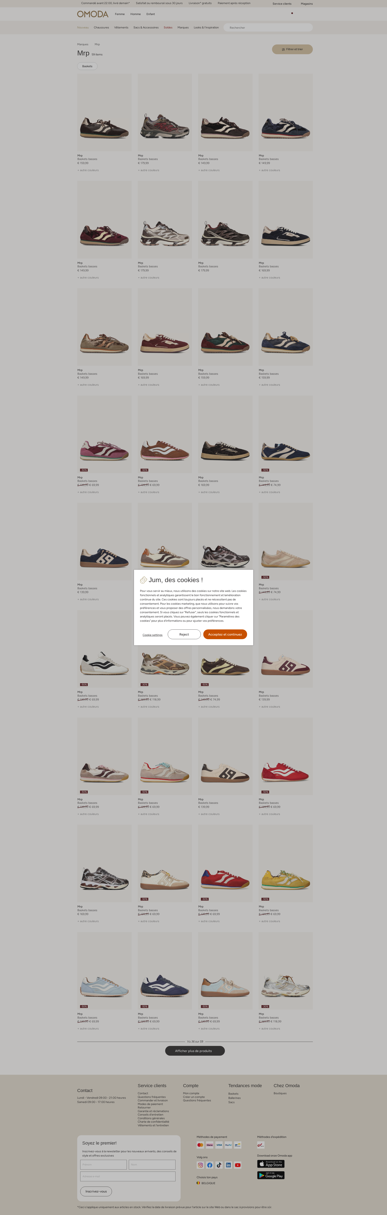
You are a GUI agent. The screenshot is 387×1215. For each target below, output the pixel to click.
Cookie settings (153, 635)
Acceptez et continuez (225, 634)
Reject (184, 634)
